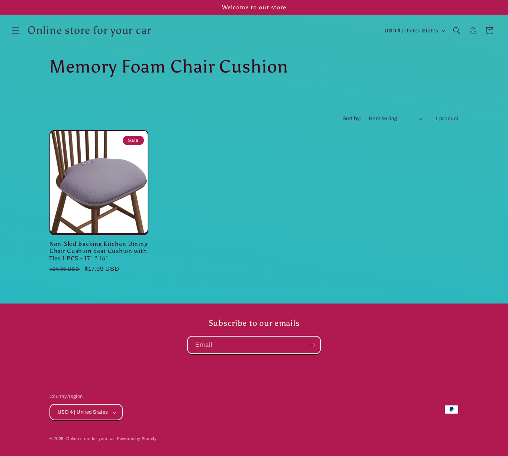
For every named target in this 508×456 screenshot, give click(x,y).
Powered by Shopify (137, 439)
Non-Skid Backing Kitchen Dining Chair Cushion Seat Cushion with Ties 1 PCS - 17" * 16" (98, 251)
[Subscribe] (312, 345)
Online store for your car (91, 439)
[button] (15, 30)
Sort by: (352, 118)
